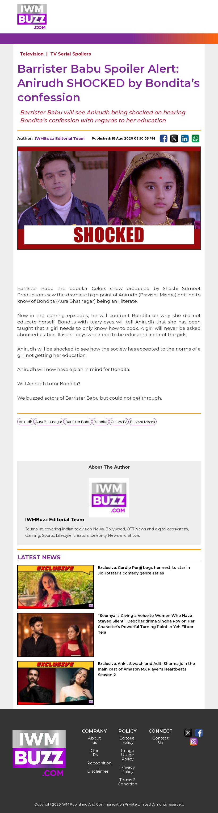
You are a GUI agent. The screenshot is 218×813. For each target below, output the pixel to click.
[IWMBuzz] (32, 16)
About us (94, 740)
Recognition (95, 763)
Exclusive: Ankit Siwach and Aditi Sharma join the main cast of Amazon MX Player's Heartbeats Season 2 (146, 669)
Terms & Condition (127, 781)
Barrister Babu (77, 422)
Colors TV (119, 422)
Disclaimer (95, 771)
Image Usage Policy (127, 755)
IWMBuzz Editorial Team (60, 138)
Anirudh (25, 422)
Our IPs (94, 752)
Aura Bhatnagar (48, 422)
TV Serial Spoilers (70, 54)
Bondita (100, 422)
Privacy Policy (127, 769)
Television (32, 54)
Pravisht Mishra (142, 422)
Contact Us (160, 740)
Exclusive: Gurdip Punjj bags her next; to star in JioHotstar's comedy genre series (144, 570)
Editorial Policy (127, 740)
